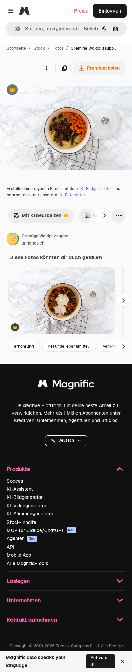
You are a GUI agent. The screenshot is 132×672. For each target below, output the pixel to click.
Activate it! (99, 661)
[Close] (122, 661)
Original (43, 90)
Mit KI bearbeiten (37, 217)
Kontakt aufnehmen (32, 619)
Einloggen (109, 11)
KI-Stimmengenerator (30, 514)
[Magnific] (66, 385)
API (10, 547)
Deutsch (66, 440)
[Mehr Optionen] (46, 68)
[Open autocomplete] (15, 28)
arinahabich (33, 243)
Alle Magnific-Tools (27, 563)
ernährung (24, 346)
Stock (39, 48)
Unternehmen (24, 600)
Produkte (18, 468)
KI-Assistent (20, 489)
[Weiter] (104, 216)
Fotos (57, 48)
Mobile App (19, 555)
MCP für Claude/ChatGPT (41, 530)
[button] (66, 440)
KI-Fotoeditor (72, 195)
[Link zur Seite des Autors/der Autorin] (13, 240)
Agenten (21, 538)
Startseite (16, 48)
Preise (81, 11)
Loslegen (18, 580)
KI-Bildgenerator (96, 188)
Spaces (15, 481)
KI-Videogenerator (26, 506)
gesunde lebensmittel (68, 346)
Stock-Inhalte (21, 522)
